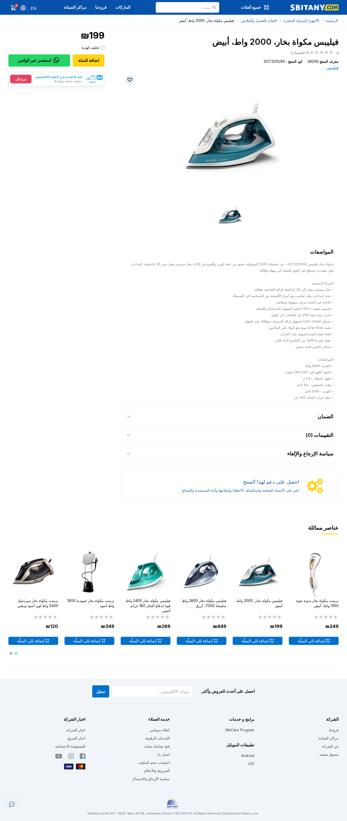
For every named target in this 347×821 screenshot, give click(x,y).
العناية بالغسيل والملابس (259, 20)
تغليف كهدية (90, 47)
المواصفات (322, 252)
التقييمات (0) (320, 435)
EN (34, 8)
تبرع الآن (20, 79)
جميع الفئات (251, 7)
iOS (251, 764)
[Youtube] (58, 757)
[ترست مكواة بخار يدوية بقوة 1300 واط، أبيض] (314, 572)
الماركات (122, 7)
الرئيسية (332, 20)
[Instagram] (71, 757)
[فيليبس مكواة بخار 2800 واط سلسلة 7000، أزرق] (202, 572)
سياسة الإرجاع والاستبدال (151, 779)
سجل (100, 691)
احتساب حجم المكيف (154, 762)
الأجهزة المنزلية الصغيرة (301, 20)
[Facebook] (82, 757)
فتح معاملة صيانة (157, 746)
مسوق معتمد (329, 754)
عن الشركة (330, 746)
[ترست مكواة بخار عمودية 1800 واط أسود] (89, 572)
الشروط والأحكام (157, 770)
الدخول (23, 7)
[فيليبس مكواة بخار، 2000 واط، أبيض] (257, 572)
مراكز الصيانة (75, 7)
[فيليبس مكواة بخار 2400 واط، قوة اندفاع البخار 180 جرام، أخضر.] (145, 572)
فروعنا (101, 7)
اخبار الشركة (75, 730)
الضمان (326, 416)
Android (247, 755)
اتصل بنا (164, 754)
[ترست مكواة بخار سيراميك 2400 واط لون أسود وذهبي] (33, 572)
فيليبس (332, 67)
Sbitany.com (249, 813)
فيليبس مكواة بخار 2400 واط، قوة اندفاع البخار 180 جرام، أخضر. (147, 605)
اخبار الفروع (76, 738)
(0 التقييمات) (315, 53)
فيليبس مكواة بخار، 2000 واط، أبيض (206, 20)
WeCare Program (239, 730)
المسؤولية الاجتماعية (70, 746)
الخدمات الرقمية (157, 738)
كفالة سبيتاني (160, 730)
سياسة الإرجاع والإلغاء (310, 454)
